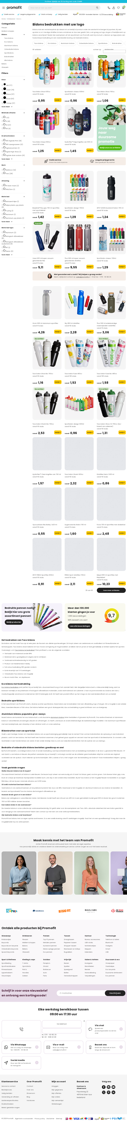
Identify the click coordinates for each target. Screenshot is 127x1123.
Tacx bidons (8, 38)
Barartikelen (89, 966)
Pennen (46, 936)
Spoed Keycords (8, 952)
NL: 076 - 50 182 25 (49, 1034)
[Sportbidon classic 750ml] (111, 237)
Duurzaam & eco (113, 960)
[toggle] (4, 8)
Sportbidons (8, 53)
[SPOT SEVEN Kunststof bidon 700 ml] (111, 187)
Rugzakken (68, 952)
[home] (14, 8)
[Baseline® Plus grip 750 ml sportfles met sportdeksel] (47, 187)
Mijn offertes (56, 1093)
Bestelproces (7, 1090)
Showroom (31, 1093)
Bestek (87, 969)
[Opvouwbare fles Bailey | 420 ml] (47, 504)
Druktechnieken (7, 1104)
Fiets (45, 976)
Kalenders (88, 952)
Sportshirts (26, 966)
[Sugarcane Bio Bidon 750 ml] (79, 504)
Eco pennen (47, 952)
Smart (108, 949)
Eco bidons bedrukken (10, 687)
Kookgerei (88, 963)
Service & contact (8, 1086)
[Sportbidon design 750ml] (79, 187)
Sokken (25, 976)
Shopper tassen (70, 946)
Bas (55, 889)
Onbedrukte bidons (11, 49)
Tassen (67, 936)
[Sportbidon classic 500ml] (79, 71)
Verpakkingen (90, 976)
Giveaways (6, 936)
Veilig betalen (7, 1093)
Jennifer (18, 889)
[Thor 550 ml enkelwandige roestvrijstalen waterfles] (111, 302)
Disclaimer (50, 1119)
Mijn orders (56, 1097)
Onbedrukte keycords (10, 949)
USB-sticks (89, 943)
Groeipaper (110, 963)
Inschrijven (115, 993)
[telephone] (109, 8)
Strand (45, 966)
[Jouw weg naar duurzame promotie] (111, 115)
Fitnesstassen (7, 969)
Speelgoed (68, 969)
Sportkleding (6, 963)
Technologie (111, 936)
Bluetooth (109, 943)
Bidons (25, 946)
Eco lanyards (110, 969)
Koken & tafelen (91, 960)
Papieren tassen (70, 943)
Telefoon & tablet (112, 939)
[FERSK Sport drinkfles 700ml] (79, 554)
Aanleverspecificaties (10, 1100)
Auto (45, 973)
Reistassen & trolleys (72, 949)
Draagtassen (69, 939)
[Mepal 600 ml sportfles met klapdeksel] (111, 554)
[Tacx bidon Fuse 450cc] (79, 353)
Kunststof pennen (50, 946)
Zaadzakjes (110, 966)
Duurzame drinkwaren (114, 973)
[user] (114, 8)
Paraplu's (46, 963)
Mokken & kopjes (8, 31)
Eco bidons (8, 42)
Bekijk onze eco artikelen (110, 148)
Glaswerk (5, 67)
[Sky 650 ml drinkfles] (79, 302)
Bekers (4, 64)
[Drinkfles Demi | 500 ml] (111, 453)
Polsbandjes (6, 939)
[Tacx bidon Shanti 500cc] (79, 453)
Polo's (24, 969)
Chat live (95, 277)
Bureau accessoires (92, 939)
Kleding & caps (28, 960)
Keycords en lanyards (10, 946)
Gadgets (109, 946)
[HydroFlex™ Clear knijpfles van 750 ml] (47, 453)
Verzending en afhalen (10, 1097)
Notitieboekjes (90, 946)
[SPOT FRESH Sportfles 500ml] (47, 554)
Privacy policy (40, 1119)
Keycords (5, 943)
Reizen (66, 963)
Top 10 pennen (48, 939)
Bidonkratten (9, 57)
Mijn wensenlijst (58, 1100)
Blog (28, 1097)
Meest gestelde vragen (11, 1108)
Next (58, 85)
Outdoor (46, 960)
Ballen (66, 973)
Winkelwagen (57, 1104)
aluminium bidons (57, 717)
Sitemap (59, 1119)
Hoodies (25, 973)
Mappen (88, 949)
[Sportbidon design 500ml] (79, 403)
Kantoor (88, 936)
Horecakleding (90, 973)
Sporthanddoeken (8, 966)
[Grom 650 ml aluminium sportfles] (47, 302)
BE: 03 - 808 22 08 (49, 1037)
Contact (30, 1086)
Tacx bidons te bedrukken (25, 650)
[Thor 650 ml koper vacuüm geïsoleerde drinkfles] (79, 237)
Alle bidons (8, 60)
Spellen (67, 966)
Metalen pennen (49, 943)
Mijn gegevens (57, 1090)
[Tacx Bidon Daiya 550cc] (47, 121)
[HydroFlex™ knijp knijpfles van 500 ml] (79, 121)
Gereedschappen (71, 976)
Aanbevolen (109, 49)
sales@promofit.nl (83, 277)
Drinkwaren (27, 936)
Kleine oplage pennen (51, 949)
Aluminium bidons (11, 45)
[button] (93, 14)
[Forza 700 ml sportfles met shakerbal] (111, 504)
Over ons (30, 1090)
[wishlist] (118, 8)
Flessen (4, 28)
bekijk (57, 100)
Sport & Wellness (9, 960)
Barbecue (47, 969)
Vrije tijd (67, 960)
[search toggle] (97, 7)
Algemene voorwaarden (24, 1119)
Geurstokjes (6, 976)
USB (107, 952)
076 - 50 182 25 (105, 277)
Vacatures (31, 1100)
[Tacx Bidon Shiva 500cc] (47, 71)
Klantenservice (10, 1081)
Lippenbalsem (7, 973)
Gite (91, 889)
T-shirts (25, 963)
